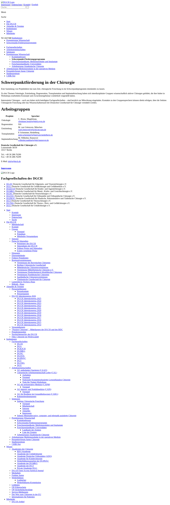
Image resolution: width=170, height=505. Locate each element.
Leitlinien (16, 485)
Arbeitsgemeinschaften (16, 49)
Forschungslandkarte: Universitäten (26, 64)
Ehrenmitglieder (18, 255)
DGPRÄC (11, 198)
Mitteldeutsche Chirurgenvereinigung (32, 267)
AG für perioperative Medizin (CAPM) (33, 384)
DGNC (9, 193)
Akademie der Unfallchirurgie (29, 454)
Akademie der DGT (25, 466)
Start (8, 21)
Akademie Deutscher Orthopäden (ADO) (34, 456)
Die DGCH (11, 24)
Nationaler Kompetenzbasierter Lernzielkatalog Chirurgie (46, 380)
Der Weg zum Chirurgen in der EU (26, 494)
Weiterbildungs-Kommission (29, 482)
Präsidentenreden (19, 332)
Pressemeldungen (19, 289)
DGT (8, 201)
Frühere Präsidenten (20, 258)
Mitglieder (10, 33)
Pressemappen (23, 294)
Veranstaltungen (18, 327)
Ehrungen (16, 253)
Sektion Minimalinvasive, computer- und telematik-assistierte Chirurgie (46, 415)
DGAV (9, 184)
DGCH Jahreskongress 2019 (29, 313)
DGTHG (10, 203)
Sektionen (10, 52)
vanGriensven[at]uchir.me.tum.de (32, 130)
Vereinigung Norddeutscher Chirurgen (33, 274)
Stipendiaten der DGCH (27, 246)
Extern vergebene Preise (27, 251)
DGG (9, 186)
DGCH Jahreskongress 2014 (29, 325)
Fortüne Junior (18, 475)
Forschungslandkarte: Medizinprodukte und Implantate (35, 61)
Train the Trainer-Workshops (34, 382)
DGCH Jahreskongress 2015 (29, 322)
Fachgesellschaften (14, 47)
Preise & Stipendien (20, 241)
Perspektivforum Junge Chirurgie (20, 71)
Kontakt (27, 4)
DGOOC (10, 196)
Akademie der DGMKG (27, 463)
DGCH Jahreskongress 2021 (29, 308)
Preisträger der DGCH (26, 243)
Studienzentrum (13, 73)
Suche (14, 220)
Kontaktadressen (19, 57)
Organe (15, 229)
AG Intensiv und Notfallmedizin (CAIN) (34, 389)
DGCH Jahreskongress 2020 (29, 310)
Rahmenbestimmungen (26, 396)
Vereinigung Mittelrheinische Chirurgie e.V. (35, 270)
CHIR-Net (10, 76)
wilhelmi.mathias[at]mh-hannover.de (33, 140)
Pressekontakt (23, 291)
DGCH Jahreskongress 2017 (29, 317)
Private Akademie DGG (27, 468)
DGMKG (10, 191)
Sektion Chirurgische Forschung (30, 401)
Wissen (9, 31)
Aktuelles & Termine (15, 26)
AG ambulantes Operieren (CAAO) (32, 370)
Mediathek (16, 473)
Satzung (15, 239)
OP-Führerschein (19, 487)
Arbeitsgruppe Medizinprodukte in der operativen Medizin (30, 69)
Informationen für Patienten (23, 497)
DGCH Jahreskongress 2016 (29, 320)
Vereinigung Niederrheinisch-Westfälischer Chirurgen (39, 272)
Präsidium (21, 234)
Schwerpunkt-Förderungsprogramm (21, 43)
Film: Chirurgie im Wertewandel (25, 337)
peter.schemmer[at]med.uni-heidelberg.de (35, 135)
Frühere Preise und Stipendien (29, 248)
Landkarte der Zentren (31, 430)
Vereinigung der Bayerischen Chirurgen (33, 263)
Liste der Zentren (29, 432)
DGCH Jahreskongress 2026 (24, 296)
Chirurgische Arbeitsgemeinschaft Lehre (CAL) (37, 372)
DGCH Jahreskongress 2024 (29, 301)
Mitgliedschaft (18, 224)
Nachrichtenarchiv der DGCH (24, 334)
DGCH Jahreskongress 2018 (29, 315)
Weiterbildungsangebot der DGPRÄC (33, 461)
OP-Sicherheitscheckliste (22, 490)
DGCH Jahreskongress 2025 (29, 298)
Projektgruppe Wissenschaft (18, 40)
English (35, 4)
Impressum (5, 4)
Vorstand (20, 231)
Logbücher (21, 480)
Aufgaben (26, 375)
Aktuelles (26, 411)
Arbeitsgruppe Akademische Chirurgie (28, 66)
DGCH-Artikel (18, 501)
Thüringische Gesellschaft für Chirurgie (33, 279)
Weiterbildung (18, 478)
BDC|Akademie (24, 451)
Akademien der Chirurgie (22, 449)
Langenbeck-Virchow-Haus (23, 282)
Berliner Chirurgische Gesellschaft (31, 265)
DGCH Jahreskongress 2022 (29, 306)
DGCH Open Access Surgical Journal (28, 470)
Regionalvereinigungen (21, 260)
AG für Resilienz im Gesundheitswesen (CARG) (37, 394)
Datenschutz (17, 4)
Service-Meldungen (20, 492)
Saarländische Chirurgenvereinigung (32, 277)
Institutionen (11, 28)
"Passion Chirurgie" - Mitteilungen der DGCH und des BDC (37, 329)
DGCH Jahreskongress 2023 (29, 303)
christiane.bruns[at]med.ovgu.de (31, 121)
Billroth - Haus (18, 284)
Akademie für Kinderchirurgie (29, 458)
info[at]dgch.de (14, 161)
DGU (9, 205)
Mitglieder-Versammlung (27, 236)
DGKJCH (10, 189)
